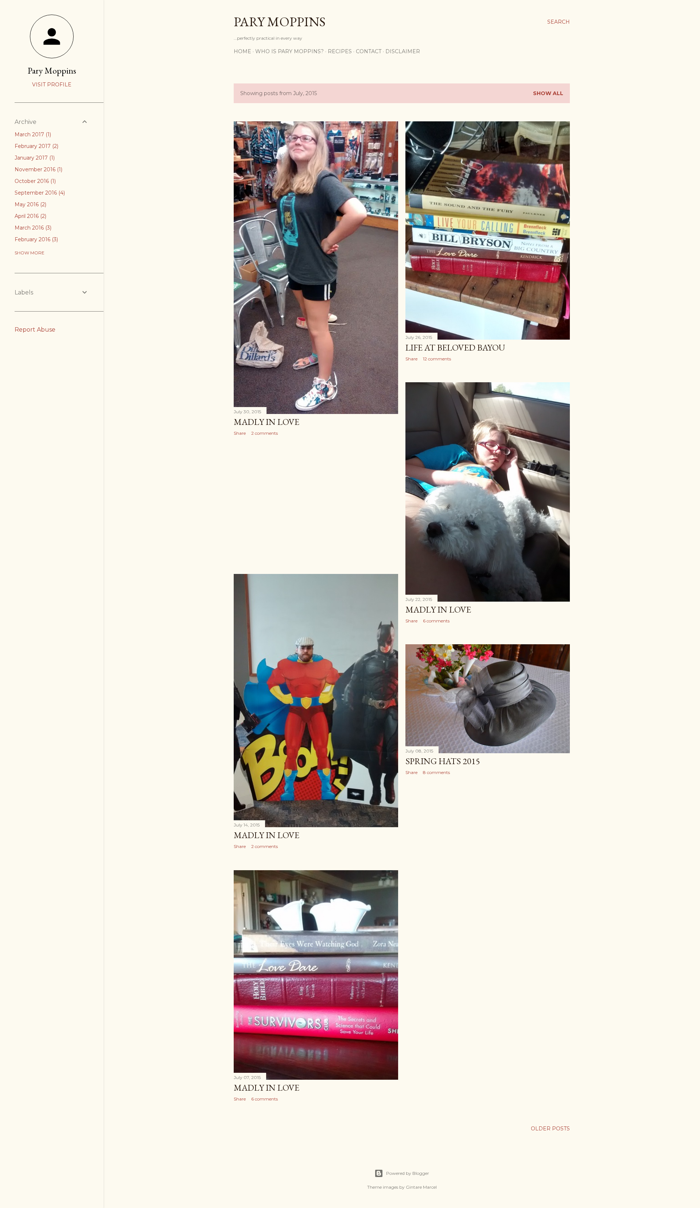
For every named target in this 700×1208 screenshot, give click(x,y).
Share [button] (240, 433)
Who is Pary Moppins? (289, 51)
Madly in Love (266, 421)
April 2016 (30, 216)
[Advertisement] (316, 505)
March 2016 (32, 227)
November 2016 (38, 169)
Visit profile (51, 84)
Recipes (340, 51)
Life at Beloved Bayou (455, 347)
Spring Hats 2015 (442, 761)
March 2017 (32, 134)
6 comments (436, 620)
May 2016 (30, 204)
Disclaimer (402, 51)
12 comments (437, 358)
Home (242, 51)
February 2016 (36, 239)
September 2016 (39, 192)
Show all (548, 93)
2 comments (264, 433)
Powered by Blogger (407, 1173)
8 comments (436, 772)
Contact (368, 51)
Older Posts (550, 1128)
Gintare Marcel (421, 1187)
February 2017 (36, 146)
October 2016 (34, 181)
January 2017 (34, 158)
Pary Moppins (280, 21)
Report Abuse (35, 329)
